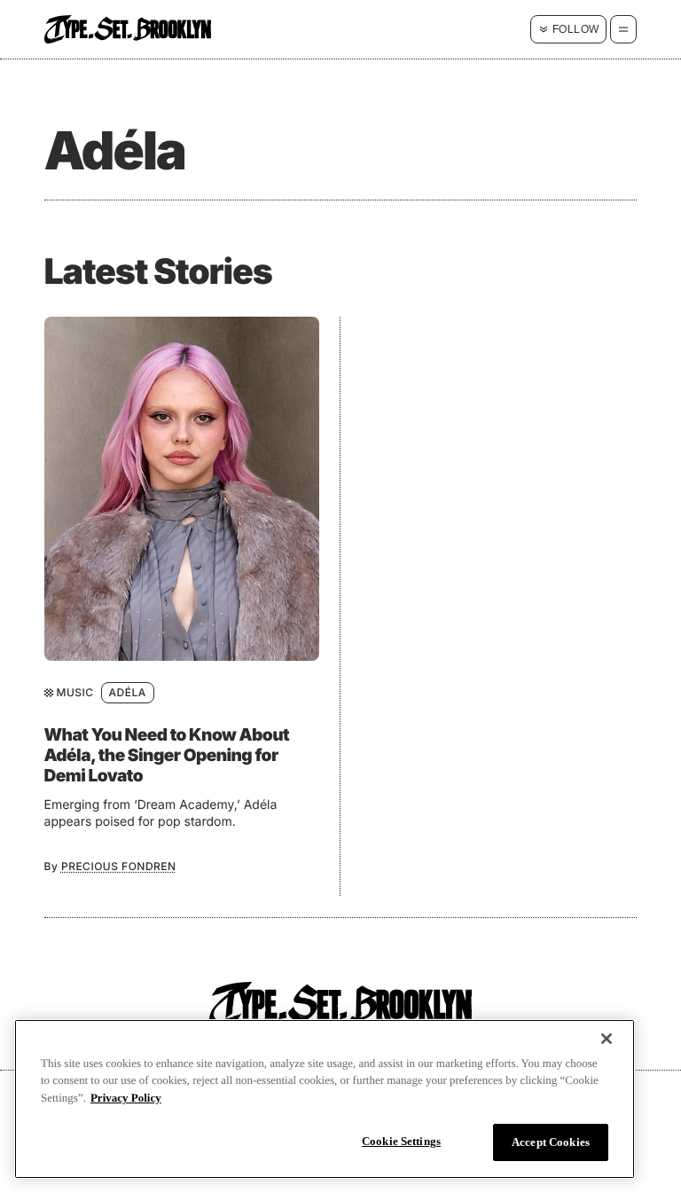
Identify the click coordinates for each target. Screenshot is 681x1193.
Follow (575, 29)
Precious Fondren (118, 866)
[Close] (606, 1038)
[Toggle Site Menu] (623, 29)
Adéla (127, 692)
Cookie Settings (401, 1141)
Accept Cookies (551, 1142)
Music (75, 692)
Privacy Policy (125, 1097)
